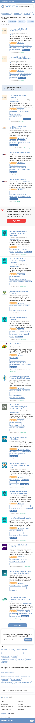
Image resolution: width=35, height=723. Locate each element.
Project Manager (7, 682)
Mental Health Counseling (18, 167)
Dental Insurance (26, 332)
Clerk (21, 659)
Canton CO (19, 603)
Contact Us (20, 701)
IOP (25, 425)
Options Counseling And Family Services (20, 346)
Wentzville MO (24, 237)
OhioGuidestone (14, 380)
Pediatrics (27, 451)
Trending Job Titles (6, 709)
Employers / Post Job (8, 1)
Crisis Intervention (25, 169)
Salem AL (12, 347)
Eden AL (17, 155)
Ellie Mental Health (14, 237)
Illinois (27, 45)
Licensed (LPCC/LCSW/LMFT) (20, 58)
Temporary (22, 557)
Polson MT (27, 130)
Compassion (14, 332)
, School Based (18, 438)
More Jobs (17, 625)
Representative (6, 653)
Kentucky (14, 78)
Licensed (18, 97)
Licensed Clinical (18, 30)
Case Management (16, 393)
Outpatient (18, 318)
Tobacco (25, 559)
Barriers (27, 305)
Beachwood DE (24, 321)
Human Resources (16, 47)
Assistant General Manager (10, 676)
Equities (22, 454)
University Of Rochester (15, 295)
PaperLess (14, 590)
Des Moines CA (20, 575)
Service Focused (16, 50)
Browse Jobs (4, 704)
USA (11, 714)
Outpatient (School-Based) (18, 492)
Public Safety (21, 561)
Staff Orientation (16, 425)
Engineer (4, 649)
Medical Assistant (16, 679)
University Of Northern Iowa (16, 549)
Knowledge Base (16, 585)
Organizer (14, 454)
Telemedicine (27, 47)
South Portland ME (24, 100)
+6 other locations (25, 181)
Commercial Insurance (17, 360)
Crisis (25, 585)
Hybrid (20, 508)
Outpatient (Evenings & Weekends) (18, 233)
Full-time (21, 42)
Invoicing (13, 588)
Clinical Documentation (17, 397)
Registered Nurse (25, 676)
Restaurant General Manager (23, 682)
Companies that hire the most (25, 706)
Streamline (22, 140)
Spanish (13, 140)
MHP (28, 449)
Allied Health (15, 484)
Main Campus (28, 549)
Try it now (16, 220)
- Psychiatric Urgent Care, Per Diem (20, 465)
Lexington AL (23, 61)
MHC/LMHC (19, 292)
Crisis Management (16, 395)
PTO (12, 251)
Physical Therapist (22, 649)
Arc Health (12, 603)
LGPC (20, 518)
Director (4, 662)
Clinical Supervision (17, 530)
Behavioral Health (16, 45)
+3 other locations (14, 63)
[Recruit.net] (8, 6)
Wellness (14, 334)
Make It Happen (15, 73)
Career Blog (21, 709)
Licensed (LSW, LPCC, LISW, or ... (20, 599)
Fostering (14, 613)
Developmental (15, 479)
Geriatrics (14, 143)
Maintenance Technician (8, 673)
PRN (20, 152)
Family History (27, 364)
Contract (21, 162)
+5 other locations (14, 101)
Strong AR (25, 295)
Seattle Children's (14, 441)
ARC (31, 613)
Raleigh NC (23, 495)
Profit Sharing (24, 334)
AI (27, 138)
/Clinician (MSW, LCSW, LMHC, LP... (19, 407)
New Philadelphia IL (24, 380)
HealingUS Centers (14, 411)
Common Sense (15, 559)
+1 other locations (14, 239)
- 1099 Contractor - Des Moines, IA (20, 572)
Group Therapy (15, 249)
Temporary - (19, 546)
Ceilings (25, 249)
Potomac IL (23, 520)
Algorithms (23, 588)
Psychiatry (14, 308)
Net (28, 611)
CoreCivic (12, 155)
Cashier (15, 656)
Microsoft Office (16, 390)
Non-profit (19, 251)
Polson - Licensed (18, 127)
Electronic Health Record (18, 279)
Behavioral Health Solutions (17, 130)
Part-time (21, 274)
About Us (3, 701)
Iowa (12, 561)
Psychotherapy (15, 616)
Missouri (29, 247)
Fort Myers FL (24, 411)
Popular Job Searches (7, 706)
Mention (13, 284)
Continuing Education (17, 281)
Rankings (13, 564)
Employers (20, 704)
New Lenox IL (23, 33)
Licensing (14, 169)
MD (28, 528)
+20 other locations (14, 35)
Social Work (14, 535)
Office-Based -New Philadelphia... (20, 377)
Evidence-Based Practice (18, 362)
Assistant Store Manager (9, 659)
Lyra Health (12, 575)
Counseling (14, 165)
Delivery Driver (18, 653)
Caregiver (5, 679)
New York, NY (12, 21)
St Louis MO (23, 265)
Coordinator (5, 656)
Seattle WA (22, 441)
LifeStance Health (14, 33)
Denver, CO (22, 21)
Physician (28, 659)
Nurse (12, 649)
